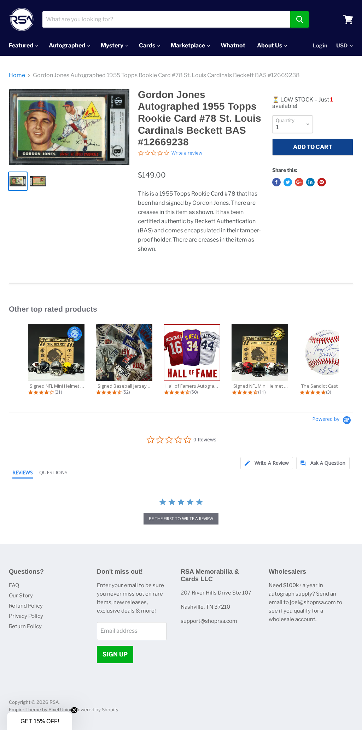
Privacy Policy (26, 616)
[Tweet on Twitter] (288, 182)
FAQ (14, 585)
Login (320, 45)
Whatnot (233, 45)
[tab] (266, 463)
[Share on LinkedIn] (310, 182)
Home (17, 75)
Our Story (21, 595)
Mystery (112, 45)
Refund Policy (26, 606)
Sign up (115, 654)
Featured (21, 45)
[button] (39, 721)
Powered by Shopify (96, 709)
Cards (147, 45)
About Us (270, 45)
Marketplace (188, 45)
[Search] (299, 19)
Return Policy (25, 626)
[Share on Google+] (299, 182)
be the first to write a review (181, 519)
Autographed (67, 45)
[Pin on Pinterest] (321, 182)
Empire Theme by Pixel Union (41, 709)
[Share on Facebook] (276, 182)
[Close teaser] (74, 710)
